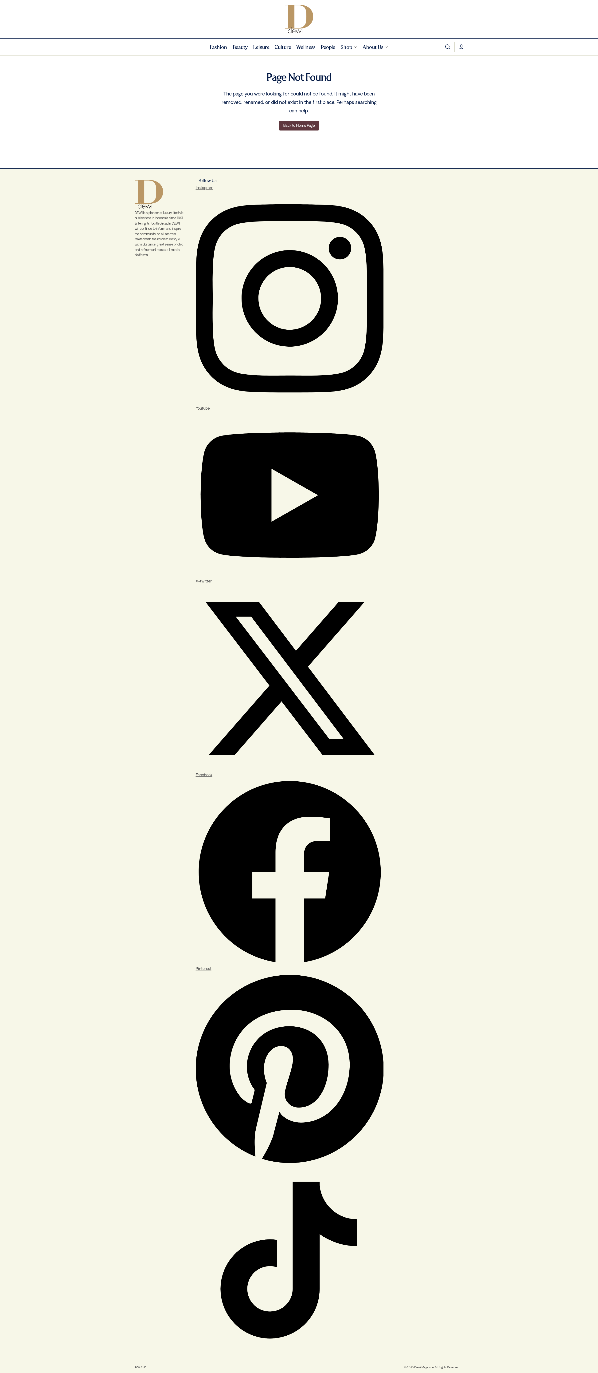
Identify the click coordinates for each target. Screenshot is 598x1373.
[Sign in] (461, 47)
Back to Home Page (299, 125)
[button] (447, 47)
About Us (140, 1367)
